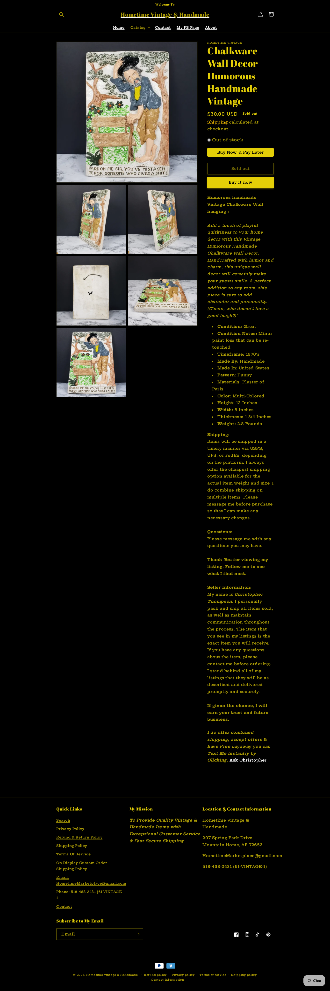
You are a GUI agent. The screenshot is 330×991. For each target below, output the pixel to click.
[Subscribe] (137, 934)
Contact (64, 906)
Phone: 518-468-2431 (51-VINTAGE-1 (89, 895)
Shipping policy (244, 975)
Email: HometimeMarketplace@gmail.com (91, 880)
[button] (61, 14)
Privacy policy (183, 975)
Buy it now (240, 182)
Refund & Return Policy (79, 837)
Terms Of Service (73, 854)
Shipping (217, 122)
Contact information (167, 979)
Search (63, 820)
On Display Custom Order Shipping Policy (81, 866)
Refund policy (155, 975)
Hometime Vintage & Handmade (112, 975)
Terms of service (213, 975)
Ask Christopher (248, 760)
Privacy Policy (70, 829)
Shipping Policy (71, 846)
